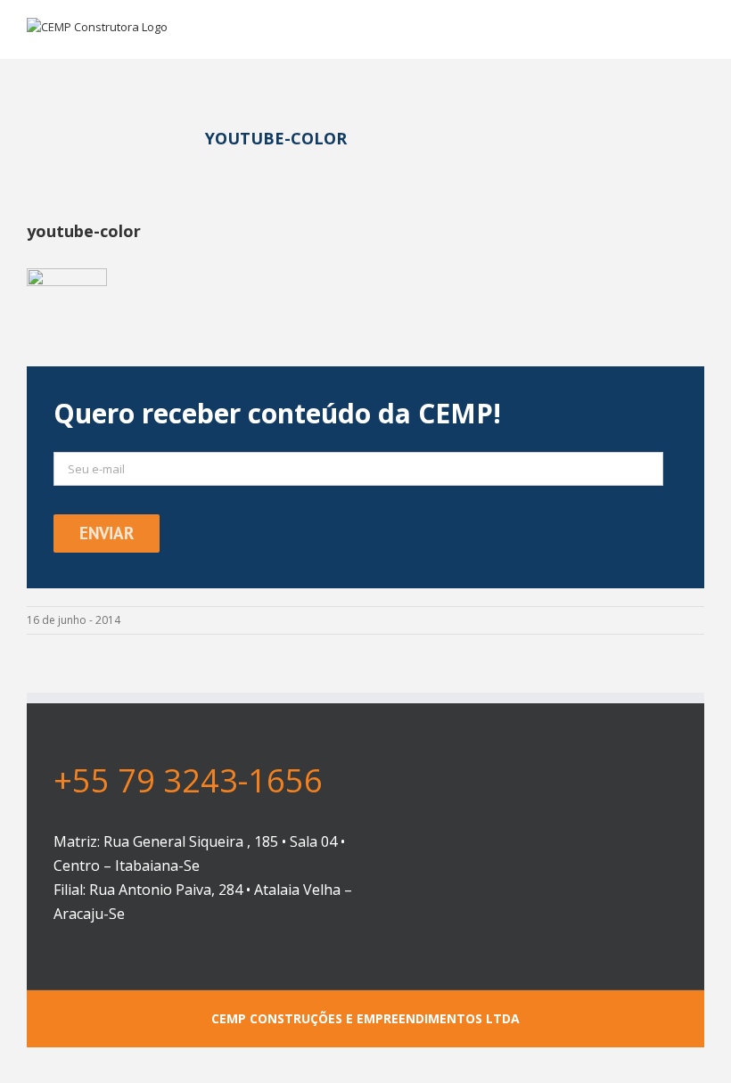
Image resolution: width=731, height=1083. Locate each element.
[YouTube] (543, 768)
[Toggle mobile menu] (697, 31)
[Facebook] (513, 768)
